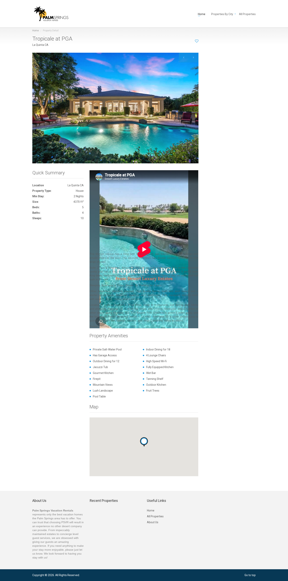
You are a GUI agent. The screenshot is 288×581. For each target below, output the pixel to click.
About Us (152, 522)
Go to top (250, 575)
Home (201, 14)
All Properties (247, 14)
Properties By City (222, 14)
